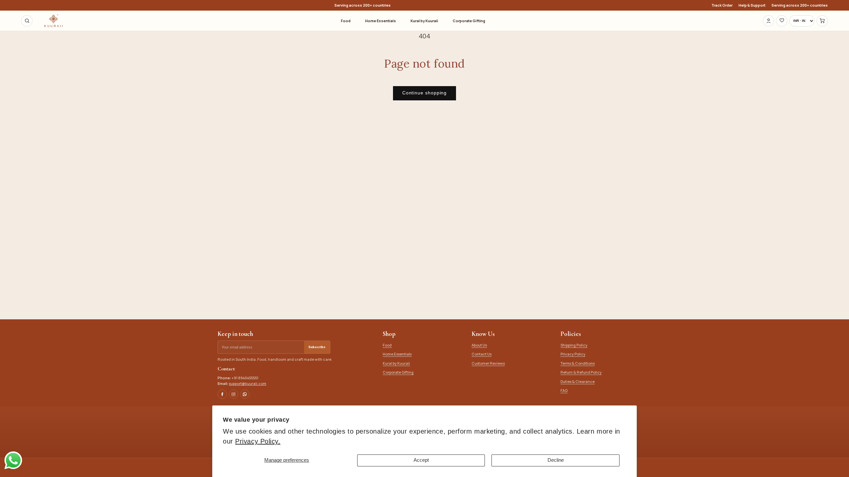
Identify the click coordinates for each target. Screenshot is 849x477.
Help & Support (752, 5)
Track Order (722, 5)
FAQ (563, 390)
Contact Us (481, 353)
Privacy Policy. (257, 441)
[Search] (27, 20)
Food (346, 20)
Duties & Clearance (577, 381)
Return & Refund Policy (581, 372)
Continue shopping (424, 92)
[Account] (768, 20)
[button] (822, 20)
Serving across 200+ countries (799, 5)
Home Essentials (380, 20)
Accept (421, 460)
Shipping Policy (573, 345)
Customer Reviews (488, 363)
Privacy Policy (572, 353)
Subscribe (317, 347)
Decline (556, 460)
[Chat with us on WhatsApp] (13, 468)
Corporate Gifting (469, 20)
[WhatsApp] (244, 394)
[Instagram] (233, 394)
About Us (479, 345)
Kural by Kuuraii (424, 20)
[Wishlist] (781, 20)
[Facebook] (222, 394)
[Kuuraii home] (53, 21)
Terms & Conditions (577, 363)
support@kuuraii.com (247, 383)
